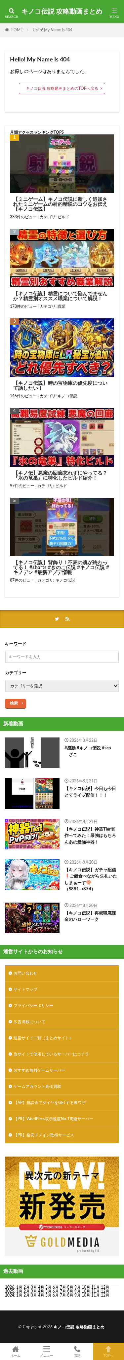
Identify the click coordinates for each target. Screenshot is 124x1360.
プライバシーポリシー (33, 1006)
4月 (41, 1287)
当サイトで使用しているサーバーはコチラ (51, 1054)
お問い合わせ (25, 973)
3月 (34, 1287)
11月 (95, 1291)
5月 (48, 1287)
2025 (9, 1291)
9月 (77, 1291)
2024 (9, 1295)
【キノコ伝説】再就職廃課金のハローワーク (90, 916)
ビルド (63, 217)
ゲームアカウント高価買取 (37, 1087)
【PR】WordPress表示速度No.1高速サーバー (53, 1119)
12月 (105, 1291)
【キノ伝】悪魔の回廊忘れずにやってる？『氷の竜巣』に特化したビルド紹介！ (60, 476)
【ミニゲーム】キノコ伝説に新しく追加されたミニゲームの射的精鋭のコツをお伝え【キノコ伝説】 (60, 204)
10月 (86, 1291)
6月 (56, 1287)
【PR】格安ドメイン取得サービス (44, 1135)
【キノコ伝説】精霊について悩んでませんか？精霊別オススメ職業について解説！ (60, 296)
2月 (26, 1287)
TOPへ (108, 1355)
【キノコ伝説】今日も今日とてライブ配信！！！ (90, 792)
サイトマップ (25, 989)
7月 (63, 1287)
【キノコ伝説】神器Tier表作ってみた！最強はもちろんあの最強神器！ (90, 835)
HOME (17, 30)
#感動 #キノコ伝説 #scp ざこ (87, 751)
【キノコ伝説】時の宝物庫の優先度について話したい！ (60, 386)
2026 (9, 1287)
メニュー (46, 1355)
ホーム (16, 1355)
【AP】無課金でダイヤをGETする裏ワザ (50, 1103)
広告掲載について (29, 1022)
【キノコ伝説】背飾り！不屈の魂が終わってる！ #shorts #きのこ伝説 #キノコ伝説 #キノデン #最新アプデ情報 (61, 567)
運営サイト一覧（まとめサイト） (43, 1038)
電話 (77, 1355)
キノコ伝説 (67, 396)
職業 (61, 306)
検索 (14, 703)
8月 (70, 1287)
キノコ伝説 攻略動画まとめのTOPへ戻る (62, 88)
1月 (19, 1287)
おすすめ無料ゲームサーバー (39, 1070)
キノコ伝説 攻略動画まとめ (62, 11)
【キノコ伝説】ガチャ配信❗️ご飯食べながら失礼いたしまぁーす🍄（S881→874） (90, 880)
